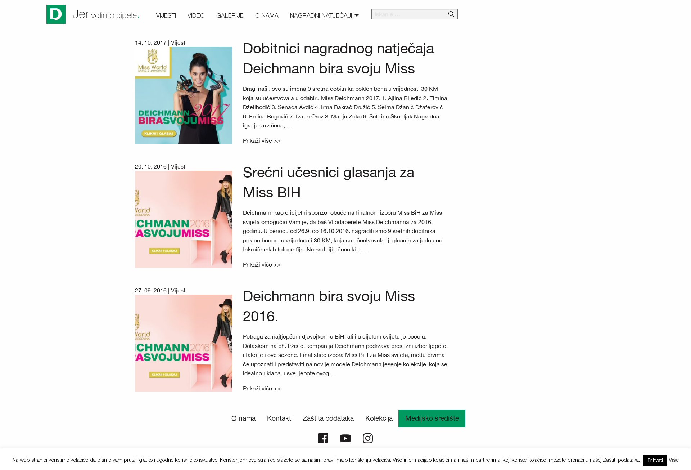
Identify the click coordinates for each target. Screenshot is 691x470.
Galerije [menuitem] (230, 15)
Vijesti (179, 42)
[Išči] (451, 14)
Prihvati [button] (655, 460)
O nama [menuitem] (267, 15)
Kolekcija (379, 418)
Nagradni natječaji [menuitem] (321, 15)
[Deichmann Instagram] (368, 437)
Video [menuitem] (196, 15)
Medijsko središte (432, 418)
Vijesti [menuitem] (166, 15)
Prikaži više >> (262, 140)
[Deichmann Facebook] (323, 437)
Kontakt (279, 418)
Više (674, 460)
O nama (243, 418)
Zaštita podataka (328, 418)
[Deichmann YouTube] (345, 437)
